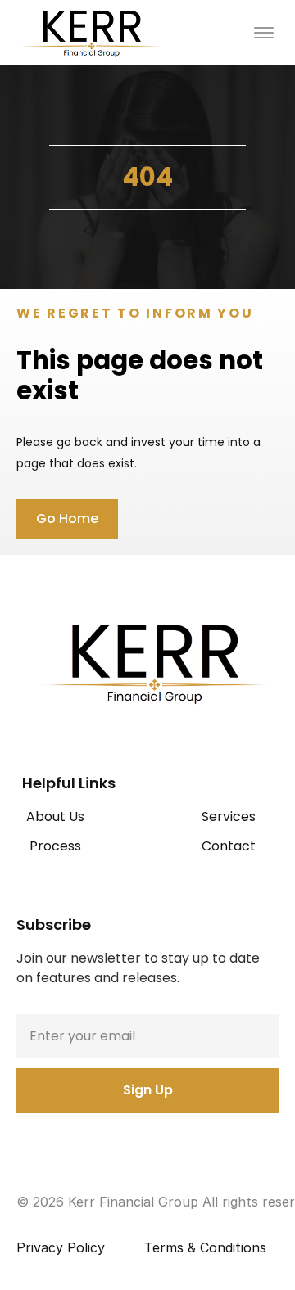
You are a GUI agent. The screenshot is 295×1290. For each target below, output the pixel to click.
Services (229, 816)
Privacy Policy (60, 1247)
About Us (55, 816)
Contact (229, 846)
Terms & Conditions (205, 1247)
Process (55, 846)
